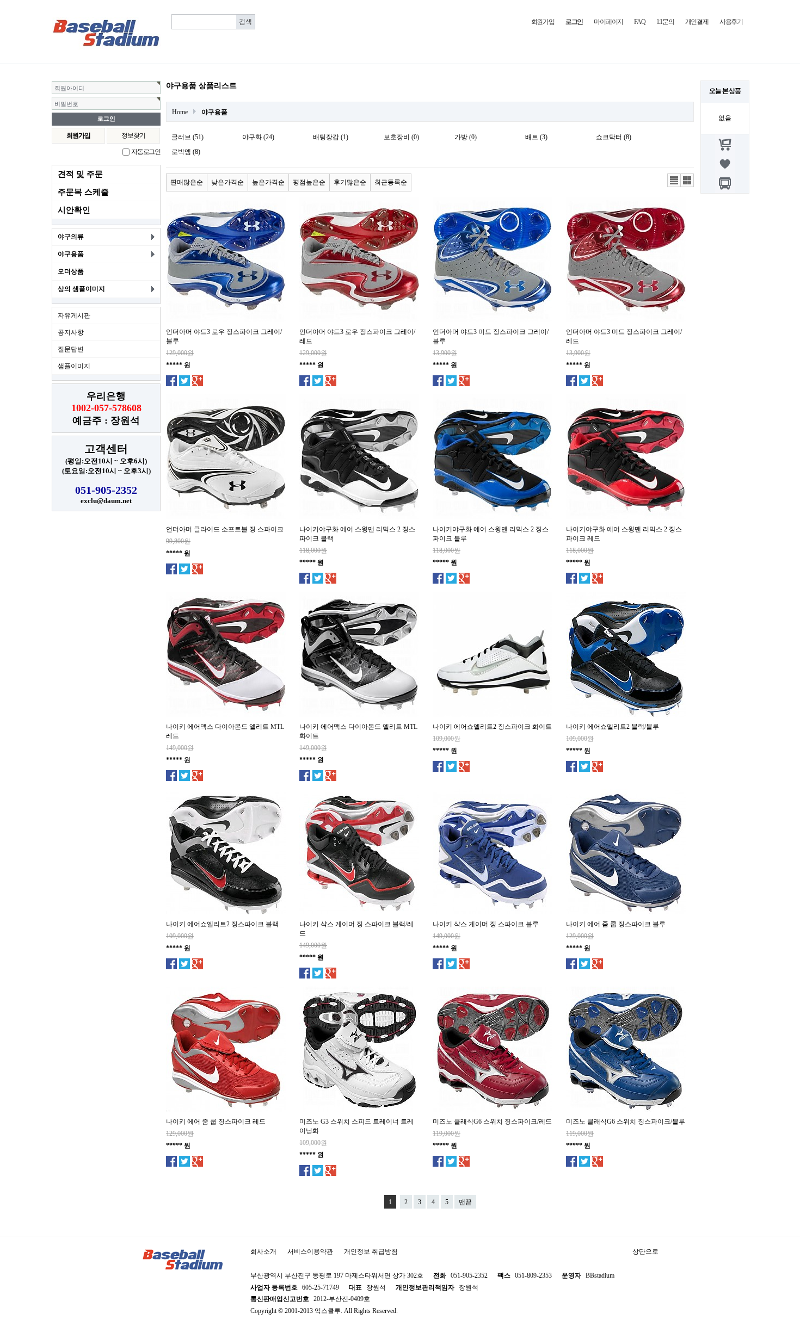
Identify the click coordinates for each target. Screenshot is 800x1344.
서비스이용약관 (310, 1251)
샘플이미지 (74, 366)
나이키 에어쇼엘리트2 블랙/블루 (612, 726)
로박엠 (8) (185, 152)
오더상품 (71, 271)
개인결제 (697, 22)
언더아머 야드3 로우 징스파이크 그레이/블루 (224, 336)
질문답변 (71, 349)
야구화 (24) (258, 137)
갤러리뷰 (687, 180)
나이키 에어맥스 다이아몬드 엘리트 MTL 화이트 (358, 731)
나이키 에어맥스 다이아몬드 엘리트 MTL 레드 (225, 731)
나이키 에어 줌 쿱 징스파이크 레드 (216, 1121)
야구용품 (71, 254)
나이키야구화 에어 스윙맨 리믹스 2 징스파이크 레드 (624, 533)
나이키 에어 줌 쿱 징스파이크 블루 (616, 924)
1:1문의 (665, 22)
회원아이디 (69, 88)
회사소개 (263, 1251)
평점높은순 (309, 182)
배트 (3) (536, 137)
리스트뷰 (674, 180)
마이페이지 (608, 22)
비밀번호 (66, 104)
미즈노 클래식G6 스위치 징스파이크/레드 (492, 1121)
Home (180, 112)
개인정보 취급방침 (371, 1251)
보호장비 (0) (401, 137)
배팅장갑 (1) (330, 137)
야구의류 (71, 236)
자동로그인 (146, 152)
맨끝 (465, 1202)
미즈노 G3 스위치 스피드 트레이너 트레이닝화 (356, 1126)
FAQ (639, 22)
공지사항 (71, 332)
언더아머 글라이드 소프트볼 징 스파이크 (225, 529)
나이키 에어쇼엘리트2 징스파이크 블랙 (222, 924)
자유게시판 (74, 315)
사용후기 (731, 22)
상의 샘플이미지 (81, 289)
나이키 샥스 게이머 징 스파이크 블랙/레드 (356, 928)
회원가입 (543, 22)
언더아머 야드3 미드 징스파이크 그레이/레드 (624, 336)
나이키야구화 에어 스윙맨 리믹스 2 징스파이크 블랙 (357, 533)
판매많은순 (186, 182)
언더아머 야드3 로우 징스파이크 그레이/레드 (357, 336)
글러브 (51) (187, 137)
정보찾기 (133, 135)
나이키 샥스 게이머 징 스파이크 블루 (486, 924)
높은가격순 (268, 182)
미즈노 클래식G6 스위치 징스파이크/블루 (625, 1121)
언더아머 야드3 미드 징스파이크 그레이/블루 (491, 336)
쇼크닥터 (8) (613, 137)
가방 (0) (465, 137)
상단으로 (645, 1251)
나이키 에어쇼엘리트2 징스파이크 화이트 (492, 726)
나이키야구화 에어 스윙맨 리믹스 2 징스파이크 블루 (491, 533)
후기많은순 (350, 182)
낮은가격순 (227, 182)
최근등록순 (390, 182)
